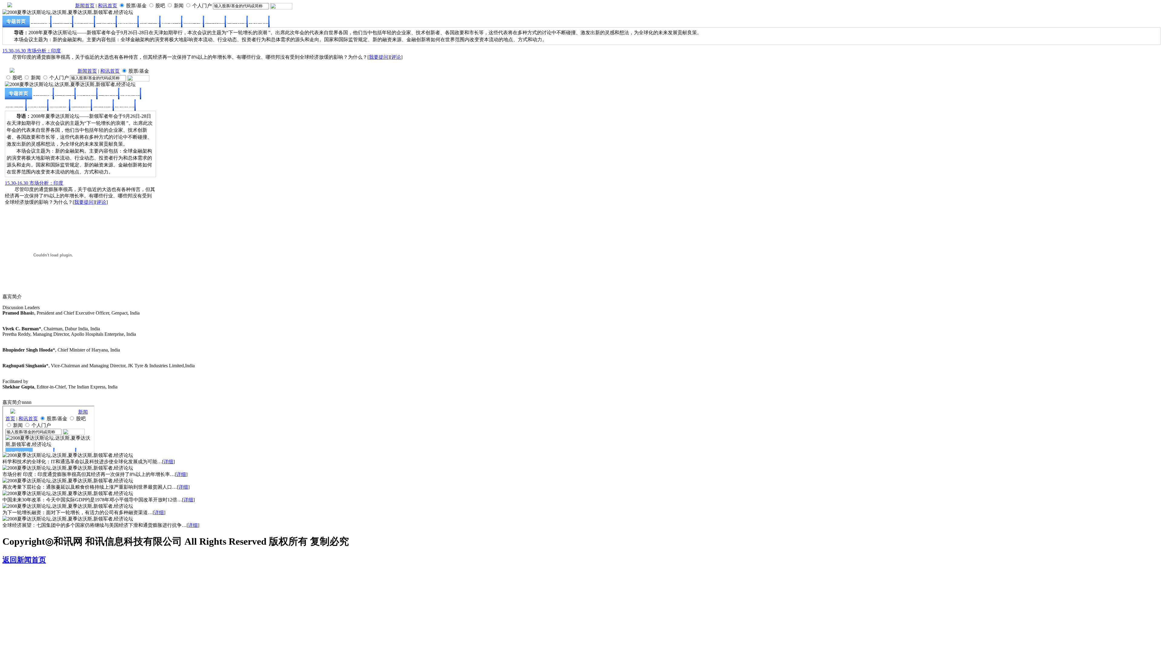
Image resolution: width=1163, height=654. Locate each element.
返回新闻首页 (24, 560)
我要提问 (378, 57)
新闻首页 (84, 5)
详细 (168, 461)
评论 (396, 57)
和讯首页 (107, 5)
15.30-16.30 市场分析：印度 (31, 50)
